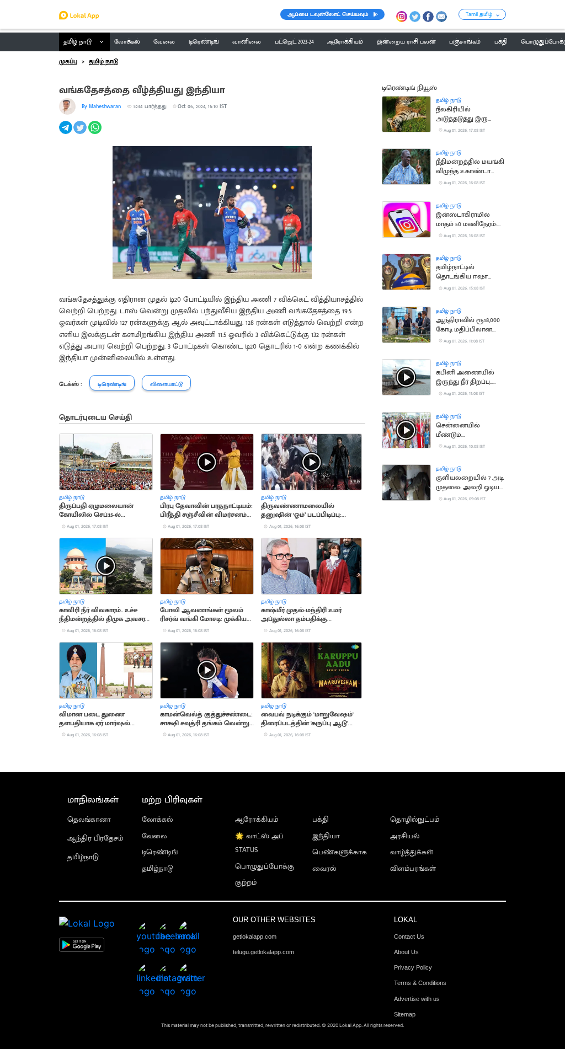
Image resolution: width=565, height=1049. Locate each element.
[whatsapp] (95, 133)
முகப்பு (68, 62)
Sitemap (404, 1014)
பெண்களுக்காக (339, 852)
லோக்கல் (157, 820)
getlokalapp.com (254, 936)
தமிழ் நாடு (77, 42)
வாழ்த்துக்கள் (411, 852)
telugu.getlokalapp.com (263, 952)
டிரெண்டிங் (160, 852)
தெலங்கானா (89, 820)
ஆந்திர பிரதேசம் (95, 838)
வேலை (154, 836)
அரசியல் (404, 836)
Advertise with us (417, 999)
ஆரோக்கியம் (256, 820)
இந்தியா (326, 836)
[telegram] (66, 133)
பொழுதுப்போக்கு (264, 867)
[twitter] (80, 133)
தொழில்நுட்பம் (414, 820)
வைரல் (324, 869)
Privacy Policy (413, 967)
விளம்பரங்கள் (413, 869)
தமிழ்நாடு (83, 857)
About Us (406, 952)
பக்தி (320, 820)
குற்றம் (246, 883)
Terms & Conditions (420, 983)
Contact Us (409, 936)
